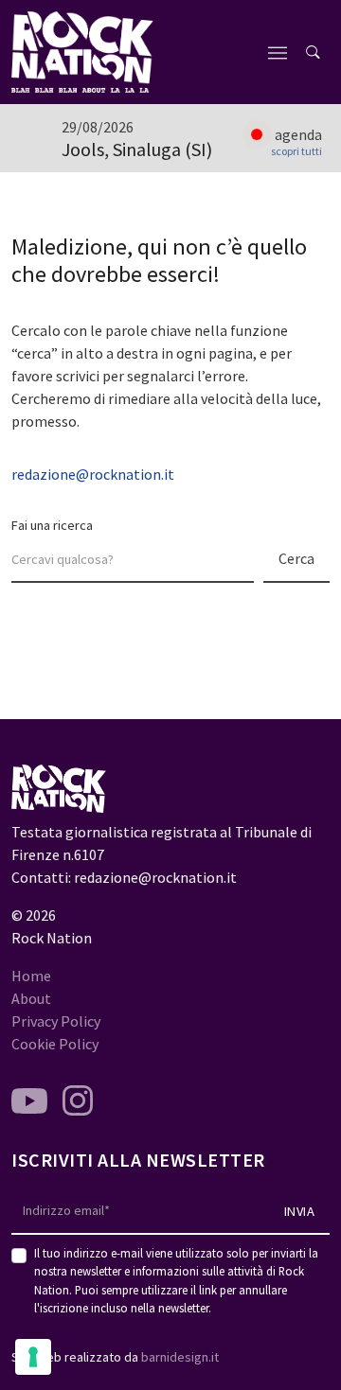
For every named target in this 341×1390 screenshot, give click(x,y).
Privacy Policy (55, 1021)
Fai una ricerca (52, 525)
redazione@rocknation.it (92, 474)
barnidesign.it (180, 1356)
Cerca (296, 558)
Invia (299, 1211)
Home (31, 975)
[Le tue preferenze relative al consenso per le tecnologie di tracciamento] (33, 1357)
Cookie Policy (55, 1043)
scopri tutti (296, 151)
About (31, 998)
